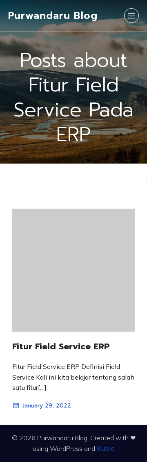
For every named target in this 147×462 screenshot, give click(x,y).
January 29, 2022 (46, 405)
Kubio (106, 448)
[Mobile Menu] (131, 15)
